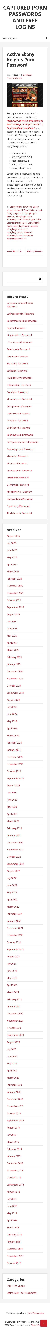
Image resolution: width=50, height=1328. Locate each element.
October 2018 (14, 1177)
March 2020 (13, 1077)
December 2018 (15, 1163)
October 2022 (14, 856)
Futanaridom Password (19, 385)
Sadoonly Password (17, 370)
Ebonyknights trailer (32, 219)
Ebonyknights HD (14, 219)
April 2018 (12, 1220)
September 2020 (15, 1035)
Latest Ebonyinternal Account (16, 251)
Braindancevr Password (19, 377)
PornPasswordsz (36, 1313)
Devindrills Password (17, 356)
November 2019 (15, 1106)
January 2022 (13, 920)
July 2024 (11, 707)
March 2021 (13, 992)
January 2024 (13, 749)
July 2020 (11, 1049)
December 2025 (15, 585)
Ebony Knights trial (15, 213)
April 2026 (12, 564)
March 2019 (13, 1141)
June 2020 (12, 1056)
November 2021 (15, 935)
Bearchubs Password (18, 484)
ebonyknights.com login (17, 229)
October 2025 (14, 600)
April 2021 (12, 985)
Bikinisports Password (18, 427)
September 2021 (15, 949)
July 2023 (11, 792)
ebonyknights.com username (20, 235)
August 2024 (13, 699)
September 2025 (15, 607)
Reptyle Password (16, 327)
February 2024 (14, 742)
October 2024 (14, 685)
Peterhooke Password (18, 349)
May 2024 (12, 721)
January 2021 (13, 1006)
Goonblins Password (17, 392)
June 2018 (12, 1206)
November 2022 (15, 849)
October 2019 (14, 1113)
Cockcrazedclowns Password (21, 320)
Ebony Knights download (21, 206)
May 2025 (12, 635)
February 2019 (14, 1149)
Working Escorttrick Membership (35, 251)
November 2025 (15, 593)
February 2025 (14, 657)
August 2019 (13, 1127)
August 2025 (13, 614)
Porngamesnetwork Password (22, 442)
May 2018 (12, 1213)
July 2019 (11, 1134)
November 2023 (15, 764)
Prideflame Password (18, 477)
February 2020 (14, 1084)
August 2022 (13, 871)
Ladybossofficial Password (20, 313)
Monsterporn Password (19, 399)
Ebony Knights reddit (33, 210)
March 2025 (13, 650)
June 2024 (12, 714)
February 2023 (14, 828)
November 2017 (15, 1256)
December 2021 (15, 928)
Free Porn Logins (14, 78)
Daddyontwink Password (19, 499)
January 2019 (13, 1156)
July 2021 (11, 963)
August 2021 (13, 956)
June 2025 (12, 628)
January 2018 (13, 1241)
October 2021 (14, 942)
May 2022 (12, 892)
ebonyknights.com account (26, 226)
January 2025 (13, 664)
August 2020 (13, 1042)
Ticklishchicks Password (19, 513)
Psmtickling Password (18, 506)
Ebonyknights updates (17, 222)
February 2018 (14, 1234)
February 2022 (14, 913)
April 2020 (12, 1070)
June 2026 (12, 550)
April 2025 (12, 642)
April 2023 (12, 814)
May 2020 (12, 1063)
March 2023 (13, 821)
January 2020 (13, 1092)
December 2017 (15, 1248)
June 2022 (12, 885)
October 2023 (14, 771)
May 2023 (12, 806)
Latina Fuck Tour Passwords (21, 1292)
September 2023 (15, 778)
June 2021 (12, 970)
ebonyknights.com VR (16, 238)
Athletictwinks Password (19, 491)
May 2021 (12, 978)
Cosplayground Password (20, 434)
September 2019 (15, 1120)
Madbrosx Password (17, 456)
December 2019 (15, 1099)
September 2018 (15, 1184)
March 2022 (13, 906)
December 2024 (15, 671)
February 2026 (14, 578)
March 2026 (13, 571)
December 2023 (15, 756)
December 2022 (15, 842)
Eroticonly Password (17, 363)
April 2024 (12, 728)
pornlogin (27, 75)
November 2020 (15, 1020)
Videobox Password (17, 463)
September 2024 (15, 692)
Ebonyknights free (24, 216)
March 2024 (13, 735)
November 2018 (15, 1170)
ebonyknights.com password (19, 232)
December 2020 (15, 1013)
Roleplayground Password (20, 449)
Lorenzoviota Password (19, 342)
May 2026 (12, 557)
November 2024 (15, 678)
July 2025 (11, 621)
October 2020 (14, 1027)
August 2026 (13, 535)
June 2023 (12, 799)
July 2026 (11, 543)
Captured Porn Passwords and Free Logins (25, 17)
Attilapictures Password (19, 406)
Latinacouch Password (18, 413)
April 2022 (12, 899)
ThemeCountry (38, 1325)
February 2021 (14, 999)
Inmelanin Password (17, 420)
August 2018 (13, 1191)
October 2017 (14, 1263)
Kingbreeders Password (19, 335)
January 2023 (13, 835)
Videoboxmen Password (19, 470)
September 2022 (15, 863)
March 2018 (13, 1227)
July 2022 (11, 878)
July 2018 (11, 1199)
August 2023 (13, 785)
